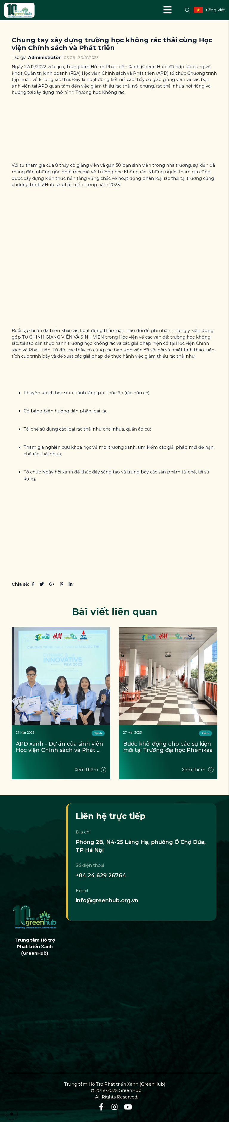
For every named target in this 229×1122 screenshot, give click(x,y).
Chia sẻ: (20, 584)
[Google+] (52, 584)
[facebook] (101, 1107)
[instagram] (114, 1107)
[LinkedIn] (70, 584)
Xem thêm (87, 769)
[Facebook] (33, 584)
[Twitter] (42, 584)
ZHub (98, 733)
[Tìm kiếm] (187, 10)
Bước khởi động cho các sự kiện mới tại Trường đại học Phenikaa (61, 747)
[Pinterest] (61, 584)
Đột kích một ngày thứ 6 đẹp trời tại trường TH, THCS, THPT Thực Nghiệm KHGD (165, 747)
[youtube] (128, 1107)
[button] (211, 707)
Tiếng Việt (215, 9)
